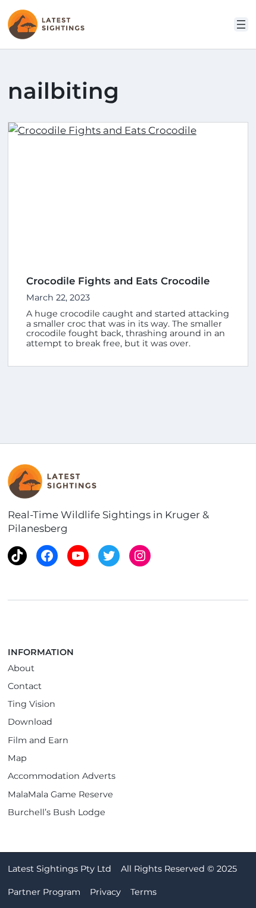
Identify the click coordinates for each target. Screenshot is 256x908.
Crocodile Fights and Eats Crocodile (118, 281)
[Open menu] (241, 24)
